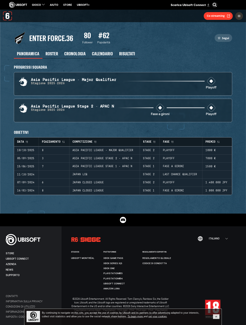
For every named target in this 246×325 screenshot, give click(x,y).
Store (10, 253)
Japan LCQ (79, 174)
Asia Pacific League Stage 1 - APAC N (102, 166)
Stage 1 (149, 166)
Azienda (11, 264)
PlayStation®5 (113, 273)
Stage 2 (149, 150)
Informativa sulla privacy (24, 301)
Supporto (13, 275)
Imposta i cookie (17, 316)
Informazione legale (20, 311)
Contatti (12, 296)
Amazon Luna (111, 288)
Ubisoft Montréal (82, 258)
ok (216, 316)
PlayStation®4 (113, 278)
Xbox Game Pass (113, 258)
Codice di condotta (154, 263)
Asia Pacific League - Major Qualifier (102, 150)
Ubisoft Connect (17, 258)
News (9, 269)
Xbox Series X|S (112, 263)
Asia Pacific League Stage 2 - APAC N (102, 158)
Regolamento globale (156, 258)
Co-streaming (216, 16)
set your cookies (157, 316)
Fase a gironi (160, 114)
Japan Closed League (88, 182)
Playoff (211, 87)
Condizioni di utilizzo (20, 306)
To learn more (136, 316)
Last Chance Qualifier (180, 174)
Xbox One (109, 268)
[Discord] (123, 220)
